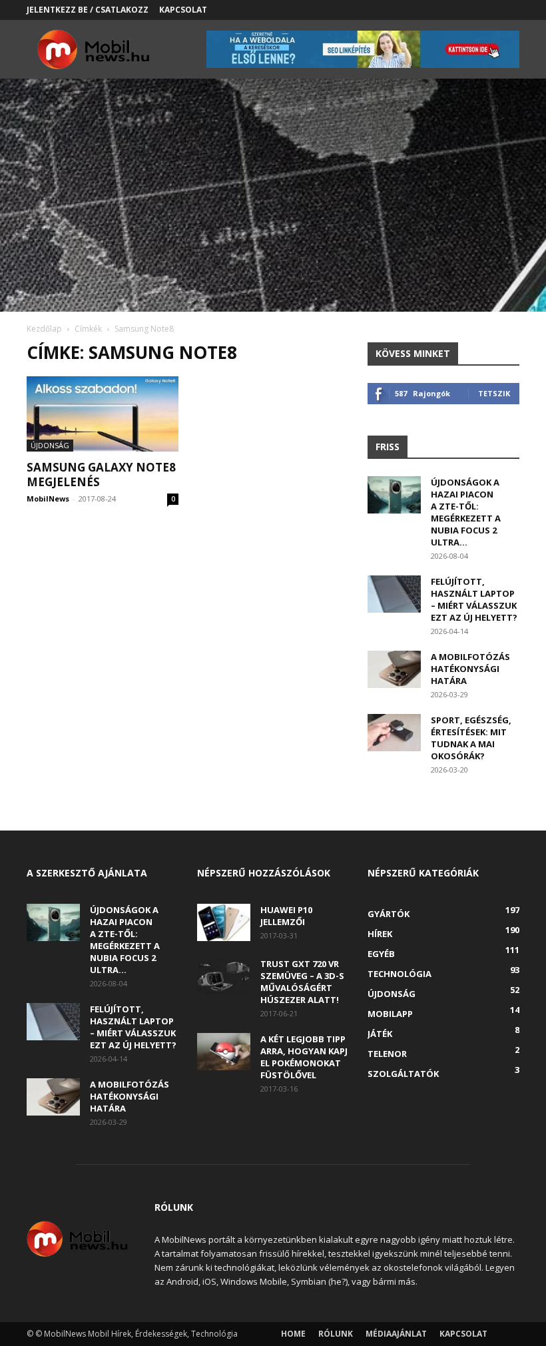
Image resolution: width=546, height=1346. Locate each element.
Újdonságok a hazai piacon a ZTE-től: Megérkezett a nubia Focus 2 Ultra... (466, 512)
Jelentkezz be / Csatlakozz (87, 9)
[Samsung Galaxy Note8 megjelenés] (102, 414)
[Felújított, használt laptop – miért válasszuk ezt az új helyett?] (394, 594)
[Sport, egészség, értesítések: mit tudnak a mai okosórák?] (394, 732)
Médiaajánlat (396, 1333)
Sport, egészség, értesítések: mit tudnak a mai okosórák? (471, 738)
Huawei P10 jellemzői (286, 916)
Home (293, 1333)
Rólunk (335, 1333)
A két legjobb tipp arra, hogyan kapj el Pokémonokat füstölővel (304, 1057)
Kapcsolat (183, 9)
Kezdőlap (44, 328)
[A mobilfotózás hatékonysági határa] (394, 669)
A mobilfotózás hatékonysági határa (470, 669)
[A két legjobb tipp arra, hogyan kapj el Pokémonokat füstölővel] (223, 1051)
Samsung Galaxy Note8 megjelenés (101, 475)
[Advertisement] (273, 212)
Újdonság (50, 445)
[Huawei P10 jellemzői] (223, 922)
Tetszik (494, 393)
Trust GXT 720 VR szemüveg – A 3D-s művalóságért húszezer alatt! (302, 982)
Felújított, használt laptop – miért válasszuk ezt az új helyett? (474, 599)
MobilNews (48, 499)
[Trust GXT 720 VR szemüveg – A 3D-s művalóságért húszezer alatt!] (223, 976)
